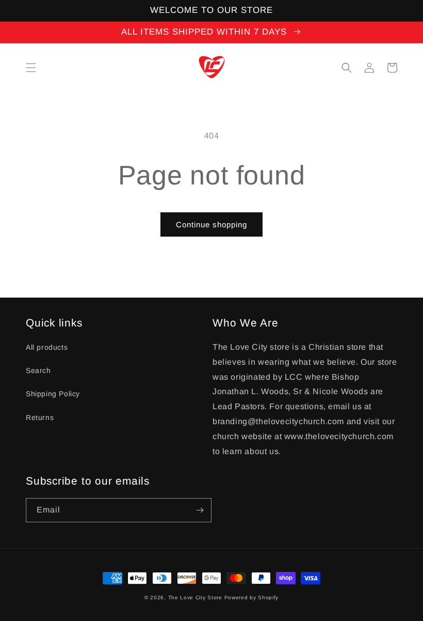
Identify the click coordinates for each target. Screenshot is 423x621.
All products (47, 347)
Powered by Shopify (251, 597)
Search (38, 370)
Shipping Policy (53, 394)
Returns (40, 417)
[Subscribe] (199, 510)
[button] (31, 67)
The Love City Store (196, 597)
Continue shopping (211, 224)
